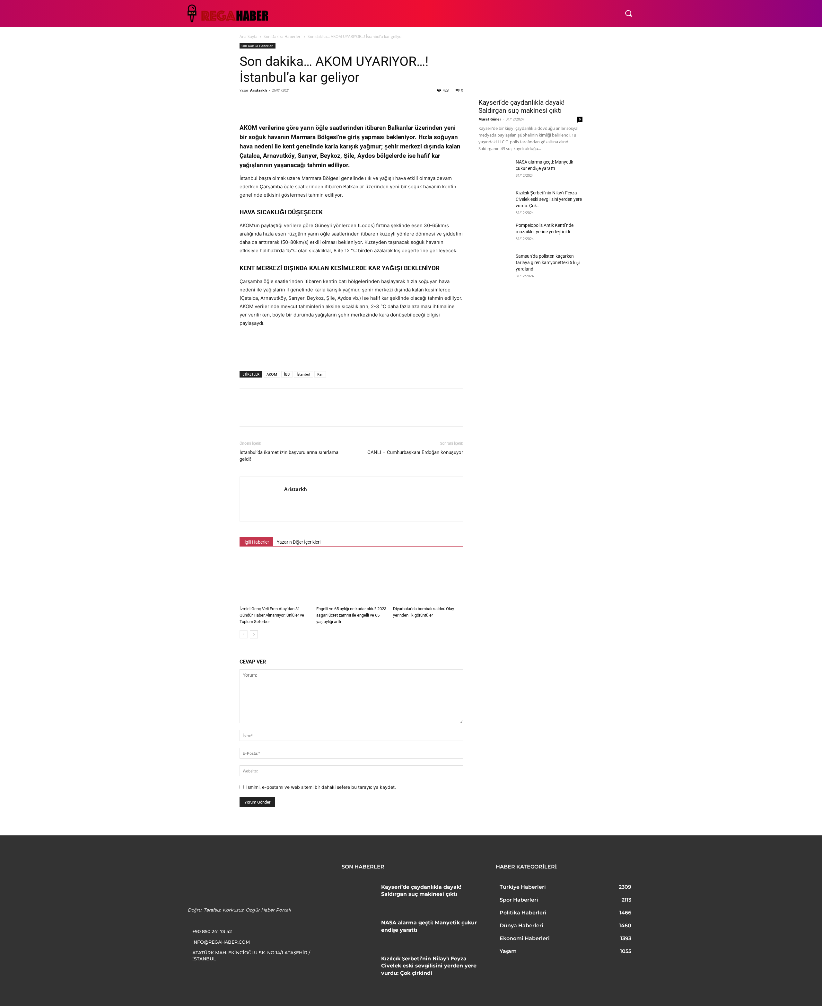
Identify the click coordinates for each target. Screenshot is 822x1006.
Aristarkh (258, 90)
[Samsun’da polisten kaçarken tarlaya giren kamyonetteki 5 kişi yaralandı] (494, 264)
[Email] (305, 104)
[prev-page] (244, 634)
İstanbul (303, 374)
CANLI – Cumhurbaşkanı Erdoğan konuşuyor (415, 452)
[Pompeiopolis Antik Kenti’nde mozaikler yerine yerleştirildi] (494, 233)
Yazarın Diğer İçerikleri (298, 542)
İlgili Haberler (256, 542)
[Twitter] (260, 104)
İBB (287, 374)
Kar (320, 374)
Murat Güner (489, 119)
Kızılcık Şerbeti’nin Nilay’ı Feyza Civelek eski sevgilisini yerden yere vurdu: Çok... (549, 199)
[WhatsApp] (290, 104)
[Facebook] (246, 104)
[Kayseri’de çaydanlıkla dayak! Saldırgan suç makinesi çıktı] (530, 68)
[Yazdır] (319, 104)
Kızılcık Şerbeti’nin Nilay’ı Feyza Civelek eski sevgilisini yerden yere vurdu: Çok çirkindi (429, 966)
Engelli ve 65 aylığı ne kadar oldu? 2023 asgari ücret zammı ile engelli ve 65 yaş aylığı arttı (351, 615)
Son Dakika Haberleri (283, 36)
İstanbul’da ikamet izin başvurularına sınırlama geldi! (289, 456)
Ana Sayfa (249, 36)
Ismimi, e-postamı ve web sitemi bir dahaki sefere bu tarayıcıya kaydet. (321, 787)
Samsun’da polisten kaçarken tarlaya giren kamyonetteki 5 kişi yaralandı (548, 263)
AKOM (272, 374)
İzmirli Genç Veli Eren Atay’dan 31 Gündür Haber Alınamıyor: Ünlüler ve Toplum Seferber (272, 615)
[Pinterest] (275, 104)
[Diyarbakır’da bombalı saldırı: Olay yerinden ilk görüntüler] (428, 579)
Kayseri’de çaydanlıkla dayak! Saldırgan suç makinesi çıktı (521, 106)
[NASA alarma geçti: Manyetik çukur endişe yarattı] (494, 170)
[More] (335, 104)
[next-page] (254, 634)
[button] (628, 13)
